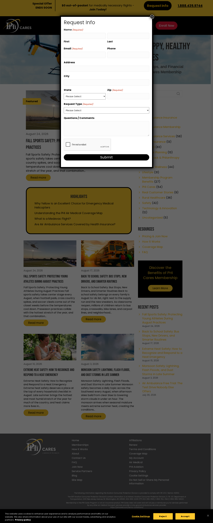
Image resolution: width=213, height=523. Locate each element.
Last (110, 41)
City (66, 76)
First (66, 41)
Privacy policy (23, 519)
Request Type (78, 104)
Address (69, 62)
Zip (115, 90)
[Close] (208, 515)
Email (73, 48)
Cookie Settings (141, 516)
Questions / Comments (79, 118)
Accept (185, 516)
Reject (163, 516)
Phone (111, 48)
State (67, 90)
